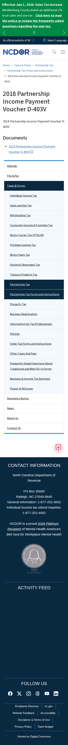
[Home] (23, 48)
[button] (51, 52)
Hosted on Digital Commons (34, 736)
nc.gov (49, 706)
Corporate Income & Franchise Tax (31, 225)
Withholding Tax (20, 215)
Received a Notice (18, 399)
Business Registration (23, 314)
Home (6, 65)
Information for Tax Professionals (31, 324)
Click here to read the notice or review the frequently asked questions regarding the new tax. (33, 21)
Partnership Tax (44, 65)
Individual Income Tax (23, 196)
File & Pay (13, 176)
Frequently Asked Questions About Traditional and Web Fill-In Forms (31, 366)
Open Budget (45, 726)
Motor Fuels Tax (20, 255)
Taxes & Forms (22, 65)
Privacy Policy (23, 726)
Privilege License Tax (23, 245)
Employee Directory (27, 706)
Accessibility (48, 712)
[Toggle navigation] (63, 52)
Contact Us (14, 428)
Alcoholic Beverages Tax (25, 265)
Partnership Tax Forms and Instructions (30, 71)
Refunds (12, 166)
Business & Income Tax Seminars (30, 379)
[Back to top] (58, 448)
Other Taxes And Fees (23, 354)
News (10, 408)
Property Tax (18, 304)
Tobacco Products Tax (23, 275)
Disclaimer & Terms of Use (34, 719)
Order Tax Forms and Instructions (30, 344)
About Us (12, 418)
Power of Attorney (21, 389)
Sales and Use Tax (21, 206)
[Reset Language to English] (44, 40)
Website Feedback (24, 712)
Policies (15, 334)
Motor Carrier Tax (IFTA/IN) (27, 235)
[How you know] (33, 40)
